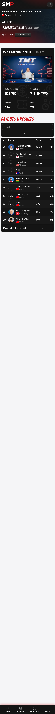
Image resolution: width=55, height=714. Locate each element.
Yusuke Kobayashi (24, 154)
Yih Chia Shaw (22, 218)
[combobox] (23, 27)
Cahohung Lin (22, 194)
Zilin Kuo (20, 202)
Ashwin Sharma (23, 178)
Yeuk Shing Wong (24, 210)
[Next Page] (49, 228)
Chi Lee (19, 170)
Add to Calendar (22, 35)
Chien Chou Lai (23, 186)
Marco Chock (22, 162)
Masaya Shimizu (23, 145)
